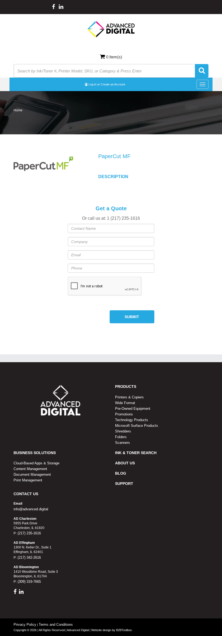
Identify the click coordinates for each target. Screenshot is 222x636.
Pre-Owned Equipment (132, 409)
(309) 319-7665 (29, 582)
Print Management (28, 480)
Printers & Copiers (129, 397)
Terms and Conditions (56, 624)
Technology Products (131, 420)
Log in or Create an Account (106, 84)
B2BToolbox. (124, 630)
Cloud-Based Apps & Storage (36, 463)
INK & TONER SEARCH (135, 453)
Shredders (123, 431)
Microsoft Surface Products (136, 426)
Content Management (30, 469)
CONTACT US (26, 494)
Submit (132, 317)
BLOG (120, 473)
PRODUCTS (125, 386)
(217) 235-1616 (29, 533)
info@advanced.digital (31, 509)
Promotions (124, 414)
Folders (121, 437)
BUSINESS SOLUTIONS (35, 453)
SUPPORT (124, 483)
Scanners (122, 443)
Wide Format (125, 403)
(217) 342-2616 (29, 557)
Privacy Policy (25, 624)
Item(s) (114, 57)
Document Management (32, 474)
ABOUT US (125, 463)
